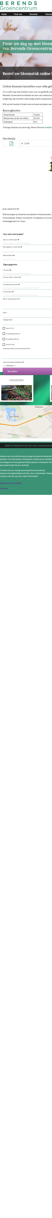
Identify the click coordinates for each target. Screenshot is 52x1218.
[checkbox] (4, 328)
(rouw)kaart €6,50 (12, 339)
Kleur (5, 313)
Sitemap (3, 488)
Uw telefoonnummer (10, 284)
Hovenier (33, 14)
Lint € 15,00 (10, 344)
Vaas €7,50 (10, 328)
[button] (11, 143)
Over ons (18, 14)
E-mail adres (7, 292)
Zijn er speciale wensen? (11, 299)
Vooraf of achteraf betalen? (12, 362)
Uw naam (6, 270)
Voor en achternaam (10, 240)
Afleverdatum (8, 255)
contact (48, 127)
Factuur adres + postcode (12, 277)
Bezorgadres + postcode (11, 247)
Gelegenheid (7, 320)
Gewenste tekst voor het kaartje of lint (16, 348)
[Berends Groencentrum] (18, 5)
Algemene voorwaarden (11, 483)
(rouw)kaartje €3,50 (13, 334)
